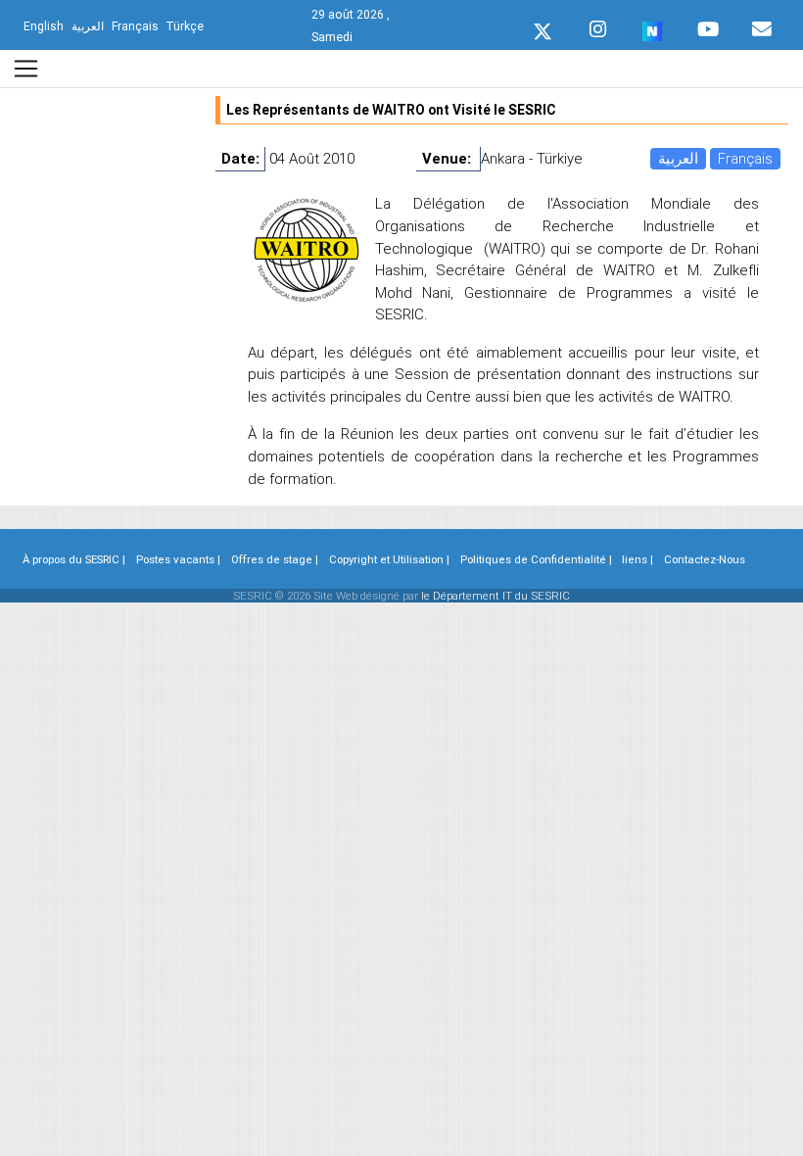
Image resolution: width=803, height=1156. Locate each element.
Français (745, 158)
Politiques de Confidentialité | (536, 559)
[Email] (761, 24)
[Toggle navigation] (26, 68)
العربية (678, 158)
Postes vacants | (178, 559)
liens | (637, 559)
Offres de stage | (274, 559)
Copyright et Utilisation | (389, 559)
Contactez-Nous (704, 559)
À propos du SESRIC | (74, 559)
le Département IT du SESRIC (495, 595)
